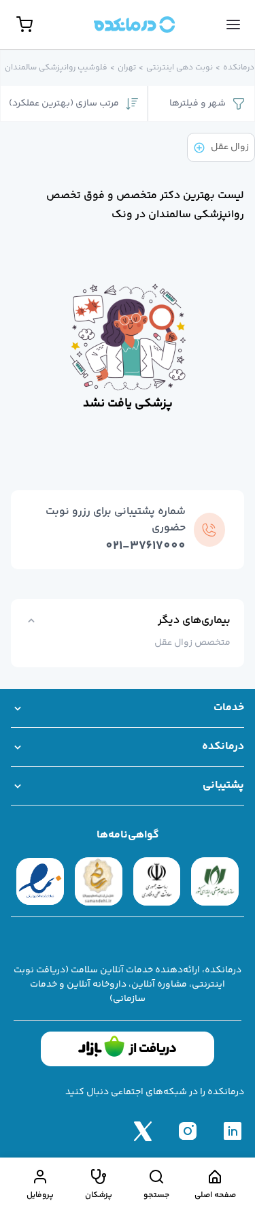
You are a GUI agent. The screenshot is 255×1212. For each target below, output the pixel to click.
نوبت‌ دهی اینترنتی (179, 68)
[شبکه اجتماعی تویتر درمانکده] (143, 1131)
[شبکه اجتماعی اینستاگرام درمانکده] (188, 1131)
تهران (127, 68)
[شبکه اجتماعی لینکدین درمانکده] (232, 1131)
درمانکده (238, 68)
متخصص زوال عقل (192, 642)
